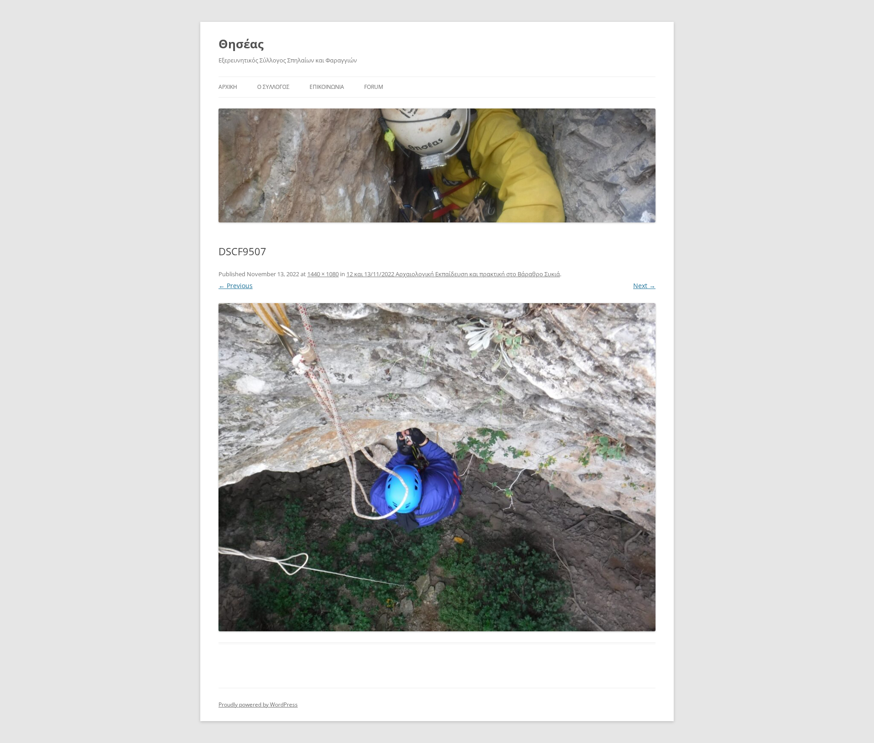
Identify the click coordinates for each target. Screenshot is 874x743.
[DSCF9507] (437, 467)
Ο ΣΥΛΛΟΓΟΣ (273, 87)
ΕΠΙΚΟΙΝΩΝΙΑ (327, 87)
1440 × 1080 (323, 274)
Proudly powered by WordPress (258, 704)
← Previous (235, 285)
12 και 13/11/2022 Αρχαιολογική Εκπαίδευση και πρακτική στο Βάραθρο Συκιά (453, 274)
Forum (373, 87)
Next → (644, 285)
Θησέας (241, 44)
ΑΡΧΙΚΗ (227, 87)
